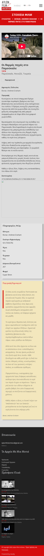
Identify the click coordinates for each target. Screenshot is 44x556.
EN (29, 5)
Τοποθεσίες (6, 467)
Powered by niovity (8, 554)
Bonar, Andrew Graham (25, 19)
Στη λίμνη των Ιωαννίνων (9, 504)
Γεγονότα (5, 470)
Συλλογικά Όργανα (8, 462)
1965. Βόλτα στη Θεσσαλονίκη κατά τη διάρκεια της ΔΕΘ (18, 519)
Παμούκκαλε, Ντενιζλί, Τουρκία (16, 73)
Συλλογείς (6, 19)
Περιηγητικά (10, 80)
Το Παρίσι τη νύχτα (7, 533)
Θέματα (4, 465)
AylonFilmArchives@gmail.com (12, 443)
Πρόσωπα (5, 460)
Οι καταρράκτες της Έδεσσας (10, 490)
